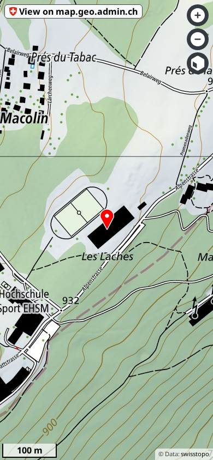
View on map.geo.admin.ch (78, 11)
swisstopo (195, 454)
